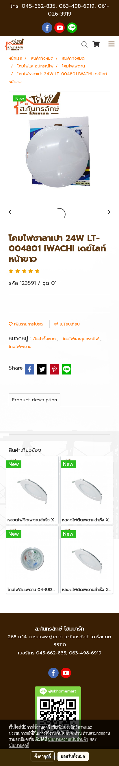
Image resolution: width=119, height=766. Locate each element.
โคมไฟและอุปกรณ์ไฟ (81, 339)
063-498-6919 (85, 653)
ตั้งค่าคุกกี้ (42, 756)
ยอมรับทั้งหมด (73, 756)
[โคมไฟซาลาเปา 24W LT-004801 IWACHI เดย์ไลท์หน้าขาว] (59, 146)
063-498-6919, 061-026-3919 (78, 10)
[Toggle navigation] (111, 44)
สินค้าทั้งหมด (45, 339)
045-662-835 (38, 6)
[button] (82, 44)
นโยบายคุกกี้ (19, 745)
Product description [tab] (34, 399)
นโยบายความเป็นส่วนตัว (68, 739)
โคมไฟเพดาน (20, 347)
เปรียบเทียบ (69, 324)
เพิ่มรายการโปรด (28, 324)
